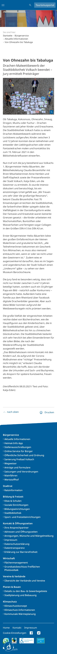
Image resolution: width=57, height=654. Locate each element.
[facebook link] (31, 633)
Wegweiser (10, 463)
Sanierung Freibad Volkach (19, 459)
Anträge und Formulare (17, 467)
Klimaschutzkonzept (15, 605)
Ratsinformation (13, 490)
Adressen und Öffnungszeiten (21, 531)
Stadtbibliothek (12, 513)
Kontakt (17, 627)
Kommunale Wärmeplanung (20, 614)
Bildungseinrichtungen (17, 509)
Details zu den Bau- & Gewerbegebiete (25, 591)
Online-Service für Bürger (18, 451)
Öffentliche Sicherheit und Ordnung (24, 455)
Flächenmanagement (16, 562)
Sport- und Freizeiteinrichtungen (22, 517)
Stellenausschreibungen (17, 447)
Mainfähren (10, 475)
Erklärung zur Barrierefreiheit (20, 552)
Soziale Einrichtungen (16, 505)
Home (6, 627)
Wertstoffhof (11, 479)
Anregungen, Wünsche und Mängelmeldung (28, 535)
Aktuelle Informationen (17, 439)
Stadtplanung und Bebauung (20, 595)
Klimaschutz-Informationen (19, 609)
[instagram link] (39, 633)
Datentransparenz (14, 547)
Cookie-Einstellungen (14, 632)
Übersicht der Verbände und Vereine (24, 580)
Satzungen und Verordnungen (21, 471)
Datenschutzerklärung (16, 544)
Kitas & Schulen (12, 500)
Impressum (10, 539)
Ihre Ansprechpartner (16, 527)
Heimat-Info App (13, 443)
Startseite (7, 35)
